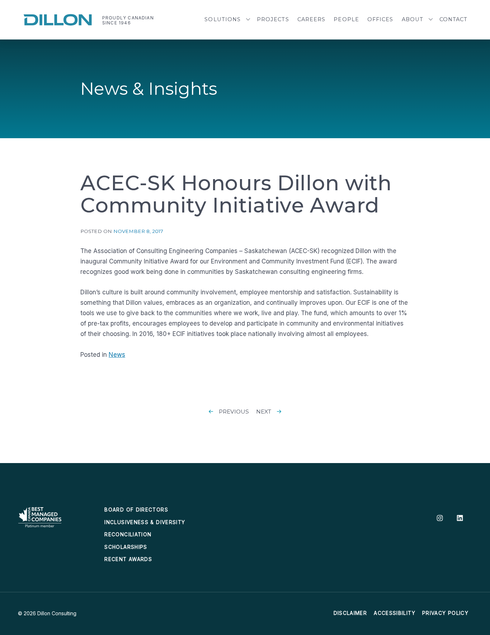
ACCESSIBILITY (394, 613)
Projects (273, 19)
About (412, 19)
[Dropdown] (248, 19)
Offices (380, 19)
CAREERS (311, 19)
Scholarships (125, 547)
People (346, 19)
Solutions (222, 19)
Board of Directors (136, 510)
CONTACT (453, 19)
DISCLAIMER (350, 613)
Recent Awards (128, 559)
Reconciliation (127, 534)
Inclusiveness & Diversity (144, 522)
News (117, 354)
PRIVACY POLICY (445, 613)
